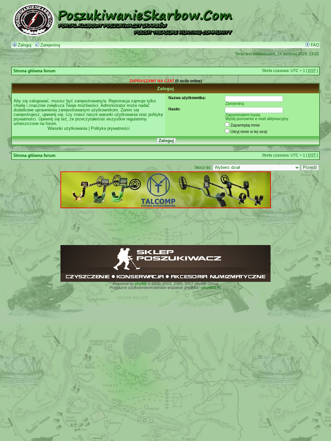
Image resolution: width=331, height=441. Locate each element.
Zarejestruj (49, 45)
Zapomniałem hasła (242, 115)
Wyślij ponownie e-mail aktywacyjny (256, 119)
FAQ (314, 45)
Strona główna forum (34, 71)
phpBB (141, 284)
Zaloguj (23, 45)
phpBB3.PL (212, 288)
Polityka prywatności (110, 128)
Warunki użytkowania (67, 128)
